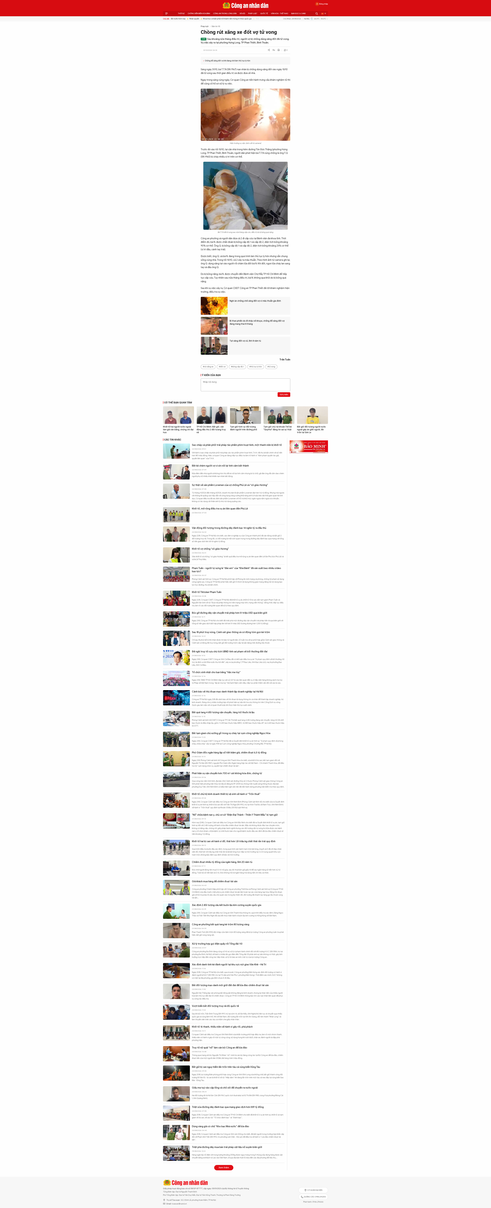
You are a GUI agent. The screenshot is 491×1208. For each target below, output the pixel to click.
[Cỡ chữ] (274, 50)
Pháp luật (252, 13)
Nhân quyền (177, 19)
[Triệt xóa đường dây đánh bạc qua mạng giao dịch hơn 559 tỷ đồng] (176, 1113)
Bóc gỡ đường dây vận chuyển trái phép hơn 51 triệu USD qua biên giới (229, 612)
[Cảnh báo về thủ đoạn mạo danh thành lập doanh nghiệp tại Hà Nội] (176, 697)
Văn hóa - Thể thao (279, 13)
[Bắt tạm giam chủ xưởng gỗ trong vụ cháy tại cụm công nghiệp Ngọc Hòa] (176, 739)
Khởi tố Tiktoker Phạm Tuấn (206, 592)
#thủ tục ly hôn (255, 367)
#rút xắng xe (208, 367)
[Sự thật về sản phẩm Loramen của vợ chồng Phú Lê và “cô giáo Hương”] (176, 491)
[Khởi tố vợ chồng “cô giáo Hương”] (176, 555)
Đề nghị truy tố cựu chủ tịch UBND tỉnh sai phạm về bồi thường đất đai (229, 651)
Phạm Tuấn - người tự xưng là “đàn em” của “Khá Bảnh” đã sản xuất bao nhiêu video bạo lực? (236, 570)
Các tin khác (172, 439)
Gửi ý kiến (284, 395)
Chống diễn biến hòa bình (199, 13)
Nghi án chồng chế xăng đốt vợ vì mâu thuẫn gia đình (255, 301)
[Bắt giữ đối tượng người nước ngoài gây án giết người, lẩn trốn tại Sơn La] (312, 415)
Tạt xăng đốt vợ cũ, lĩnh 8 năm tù (245, 341)
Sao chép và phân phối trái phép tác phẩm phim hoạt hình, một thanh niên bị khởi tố (237, 445)
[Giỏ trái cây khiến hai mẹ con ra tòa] (176, 1172)
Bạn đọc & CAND (298, 13)
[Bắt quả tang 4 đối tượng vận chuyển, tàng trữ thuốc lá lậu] (176, 718)
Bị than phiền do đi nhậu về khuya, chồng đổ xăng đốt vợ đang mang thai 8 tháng (257, 322)
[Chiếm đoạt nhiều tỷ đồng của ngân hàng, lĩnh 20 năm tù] (176, 868)
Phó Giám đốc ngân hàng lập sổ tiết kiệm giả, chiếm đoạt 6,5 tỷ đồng (229, 752)
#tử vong (271, 367)
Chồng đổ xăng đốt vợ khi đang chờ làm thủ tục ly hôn (227, 61)
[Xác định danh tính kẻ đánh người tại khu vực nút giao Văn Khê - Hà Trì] (176, 970)
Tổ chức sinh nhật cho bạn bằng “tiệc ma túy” (216, 672)
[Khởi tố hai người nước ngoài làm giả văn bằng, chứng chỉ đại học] (178, 415)
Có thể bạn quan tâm (178, 402)
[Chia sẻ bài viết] (269, 50)
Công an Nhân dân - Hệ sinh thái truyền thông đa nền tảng (245, 5)
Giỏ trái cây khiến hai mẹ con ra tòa (211, 1166)
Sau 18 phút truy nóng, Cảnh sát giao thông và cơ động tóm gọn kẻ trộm (231, 632)
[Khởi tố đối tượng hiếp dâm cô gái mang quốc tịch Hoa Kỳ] (176, 1192)
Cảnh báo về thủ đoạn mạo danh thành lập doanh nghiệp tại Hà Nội (227, 691)
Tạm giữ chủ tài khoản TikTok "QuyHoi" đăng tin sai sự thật (278, 428)
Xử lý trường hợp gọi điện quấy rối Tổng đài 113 (217, 943)
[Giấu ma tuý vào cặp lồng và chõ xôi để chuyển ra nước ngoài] (176, 1093)
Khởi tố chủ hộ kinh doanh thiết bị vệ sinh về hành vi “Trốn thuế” (226, 794)
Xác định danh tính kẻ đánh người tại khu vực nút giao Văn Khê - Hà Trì (229, 964)
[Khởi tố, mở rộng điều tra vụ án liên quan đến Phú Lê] (176, 514)
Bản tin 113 (216, 26)
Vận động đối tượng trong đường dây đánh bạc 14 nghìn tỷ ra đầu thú (229, 528)
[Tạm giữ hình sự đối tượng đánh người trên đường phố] (245, 415)
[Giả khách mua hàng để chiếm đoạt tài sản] (176, 887)
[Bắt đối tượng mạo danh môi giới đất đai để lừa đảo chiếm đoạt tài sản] (176, 991)
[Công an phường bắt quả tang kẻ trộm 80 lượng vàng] (176, 930)
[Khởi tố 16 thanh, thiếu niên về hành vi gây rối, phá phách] (176, 1032)
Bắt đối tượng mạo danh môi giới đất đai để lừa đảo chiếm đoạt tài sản (230, 985)
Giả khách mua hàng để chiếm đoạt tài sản (214, 881)
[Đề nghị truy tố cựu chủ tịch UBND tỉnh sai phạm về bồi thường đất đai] (176, 657)
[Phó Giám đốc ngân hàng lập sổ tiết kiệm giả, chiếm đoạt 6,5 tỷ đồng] (176, 758)
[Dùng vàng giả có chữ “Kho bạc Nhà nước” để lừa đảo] (176, 1132)
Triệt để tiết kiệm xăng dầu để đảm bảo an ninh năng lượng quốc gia (266, 19)
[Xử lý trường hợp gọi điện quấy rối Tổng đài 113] (176, 950)
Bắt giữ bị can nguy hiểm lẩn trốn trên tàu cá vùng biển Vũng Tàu (226, 1067)
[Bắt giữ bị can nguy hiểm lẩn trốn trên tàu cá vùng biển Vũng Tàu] (176, 1073)
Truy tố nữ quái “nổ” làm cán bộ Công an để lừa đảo (219, 1047)
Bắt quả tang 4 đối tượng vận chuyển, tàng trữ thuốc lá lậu (223, 712)
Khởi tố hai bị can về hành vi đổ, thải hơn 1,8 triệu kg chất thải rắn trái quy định (233, 841)
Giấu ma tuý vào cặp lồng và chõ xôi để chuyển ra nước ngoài (225, 1087)
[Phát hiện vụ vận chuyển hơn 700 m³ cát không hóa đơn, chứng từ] (176, 779)
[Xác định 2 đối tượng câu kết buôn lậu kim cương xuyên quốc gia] (176, 911)
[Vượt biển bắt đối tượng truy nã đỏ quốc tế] (176, 1012)
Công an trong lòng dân (225, 13)
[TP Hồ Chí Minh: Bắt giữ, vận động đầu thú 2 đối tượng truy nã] (212, 415)
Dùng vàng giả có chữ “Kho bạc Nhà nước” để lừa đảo (220, 1126)
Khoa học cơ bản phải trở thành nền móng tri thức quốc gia (210, 19)
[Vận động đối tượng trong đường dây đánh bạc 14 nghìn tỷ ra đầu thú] (176, 534)
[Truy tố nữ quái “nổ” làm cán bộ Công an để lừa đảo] (176, 1053)
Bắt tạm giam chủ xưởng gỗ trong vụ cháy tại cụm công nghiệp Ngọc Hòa (231, 733)
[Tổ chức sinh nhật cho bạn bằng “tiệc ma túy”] (176, 678)
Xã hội (242, 13)
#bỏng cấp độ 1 (237, 367)
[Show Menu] (166, 13)
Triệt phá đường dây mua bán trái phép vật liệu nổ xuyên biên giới (227, 1147)
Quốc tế (264, 13)
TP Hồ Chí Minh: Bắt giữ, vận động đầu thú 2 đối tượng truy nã (211, 430)
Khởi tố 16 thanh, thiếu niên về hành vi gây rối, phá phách (222, 1026)
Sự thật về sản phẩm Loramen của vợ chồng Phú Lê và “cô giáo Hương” (230, 485)
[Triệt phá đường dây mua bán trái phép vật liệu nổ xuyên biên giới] (176, 1153)
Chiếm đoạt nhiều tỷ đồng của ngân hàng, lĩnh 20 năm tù (222, 862)
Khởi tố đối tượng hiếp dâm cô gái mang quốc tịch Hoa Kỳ (223, 1185)
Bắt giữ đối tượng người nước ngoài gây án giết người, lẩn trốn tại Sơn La (311, 430)
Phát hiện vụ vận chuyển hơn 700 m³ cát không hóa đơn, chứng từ (227, 773)
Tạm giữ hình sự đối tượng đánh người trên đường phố (243, 428)
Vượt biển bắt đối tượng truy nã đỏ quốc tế (215, 1006)
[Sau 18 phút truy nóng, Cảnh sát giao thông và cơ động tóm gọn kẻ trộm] (176, 638)
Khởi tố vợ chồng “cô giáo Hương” (210, 548)
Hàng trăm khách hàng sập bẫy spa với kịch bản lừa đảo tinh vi (225, 1205)
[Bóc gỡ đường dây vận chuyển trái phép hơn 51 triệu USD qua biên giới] (176, 619)
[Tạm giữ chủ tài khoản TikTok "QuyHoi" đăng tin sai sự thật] (279, 415)
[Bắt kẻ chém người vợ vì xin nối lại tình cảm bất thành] (176, 471)
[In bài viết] (278, 50)
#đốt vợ (222, 367)
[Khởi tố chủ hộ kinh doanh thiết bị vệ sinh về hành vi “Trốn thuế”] (176, 800)
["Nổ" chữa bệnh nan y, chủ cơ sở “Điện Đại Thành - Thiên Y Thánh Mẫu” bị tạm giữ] (176, 821)
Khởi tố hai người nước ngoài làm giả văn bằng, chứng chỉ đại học (178, 430)
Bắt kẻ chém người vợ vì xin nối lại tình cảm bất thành (220, 465)
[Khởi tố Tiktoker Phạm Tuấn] (176, 598)
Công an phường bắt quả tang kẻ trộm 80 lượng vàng (220, 924)
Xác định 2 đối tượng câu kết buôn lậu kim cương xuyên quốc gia (226, 905)
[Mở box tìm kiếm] (316, 13)
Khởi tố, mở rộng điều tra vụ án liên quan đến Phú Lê (220, 508)
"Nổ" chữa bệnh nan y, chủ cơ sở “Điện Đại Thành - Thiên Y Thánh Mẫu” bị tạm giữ (235, 814)
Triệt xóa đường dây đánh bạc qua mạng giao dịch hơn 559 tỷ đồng (228, 1107)
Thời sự (181, 13)
